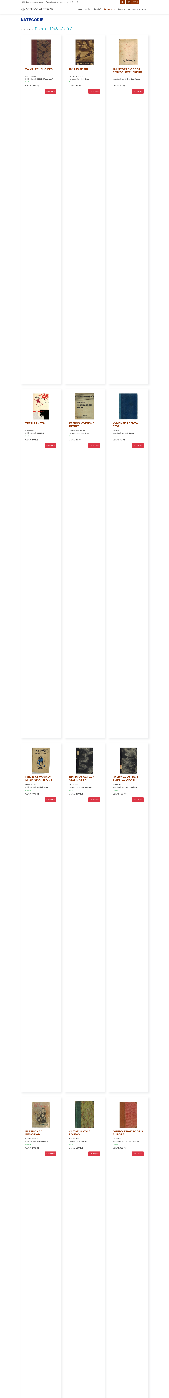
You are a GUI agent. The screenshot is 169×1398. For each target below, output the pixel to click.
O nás (87, 9)
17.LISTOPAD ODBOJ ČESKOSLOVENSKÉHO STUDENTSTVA (127, 72)
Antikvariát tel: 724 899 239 (58, 2)
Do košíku (50, 91)
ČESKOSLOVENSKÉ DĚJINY (81, 425)
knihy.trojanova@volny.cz (33, 2)
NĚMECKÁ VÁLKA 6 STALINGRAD (81, 779)
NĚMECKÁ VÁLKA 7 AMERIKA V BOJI (125, 779)
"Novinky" (97, 9)
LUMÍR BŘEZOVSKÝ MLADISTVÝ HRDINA (39, 779)
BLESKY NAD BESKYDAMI (33, 1133)
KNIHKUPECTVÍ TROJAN (137, 9)
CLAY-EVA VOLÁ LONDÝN (79, 1133)
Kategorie (108, 9)
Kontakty (121, 9)
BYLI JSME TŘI (78, 69)
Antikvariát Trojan (39, 9)
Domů (79, 9)
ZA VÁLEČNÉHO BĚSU (40, 69)
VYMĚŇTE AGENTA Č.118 (125, 425)
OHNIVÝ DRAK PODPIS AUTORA (128, 1133)
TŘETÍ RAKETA (35, 423)
